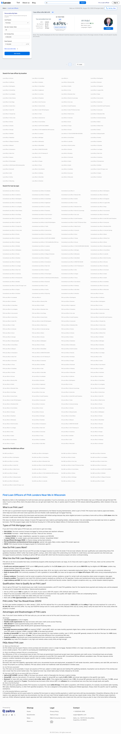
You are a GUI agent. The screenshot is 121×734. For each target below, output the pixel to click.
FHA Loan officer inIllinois (67, 337)
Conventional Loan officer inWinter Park (100, 238)
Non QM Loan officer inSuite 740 (10, 465)
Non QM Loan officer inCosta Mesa (40, 457)
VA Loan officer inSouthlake (38, 439)
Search (83, 2)
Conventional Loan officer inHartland (11, 293)
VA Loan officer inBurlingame (68, 380)
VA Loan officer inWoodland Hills (10, 404)
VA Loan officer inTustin (67, 400)
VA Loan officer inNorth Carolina (10, 423)
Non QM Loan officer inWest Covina (11, 469)
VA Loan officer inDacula (38, 412)
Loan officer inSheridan (37, 181)
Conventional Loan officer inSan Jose (70, 214)
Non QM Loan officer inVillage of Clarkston (101, 477)
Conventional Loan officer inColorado (70, 230)
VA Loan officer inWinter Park (98, 408)
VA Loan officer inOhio (8, 431)
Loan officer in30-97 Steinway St (40, 153)
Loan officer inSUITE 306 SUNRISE (40, 125)
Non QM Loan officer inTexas (68, 481)
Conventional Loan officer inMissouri (40, 258)
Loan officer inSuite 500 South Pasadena (100, 106)
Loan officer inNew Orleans (9, 98)
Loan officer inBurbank (96, 82)
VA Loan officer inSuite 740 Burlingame (12, 400)
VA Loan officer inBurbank (38, 380)
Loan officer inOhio (36, 157)
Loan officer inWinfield (8, 133)
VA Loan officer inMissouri (67, 419)
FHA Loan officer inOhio (96, 356)
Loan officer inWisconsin (67, 177)
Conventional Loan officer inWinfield (11, 246)
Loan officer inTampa (66, 125)
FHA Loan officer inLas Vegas (97, 352)
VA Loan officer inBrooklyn (97, 427)
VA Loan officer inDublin (8, 384)
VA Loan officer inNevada (97, 423)
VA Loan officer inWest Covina (98, 400)
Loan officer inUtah (7, 173)
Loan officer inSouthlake (67, 169)
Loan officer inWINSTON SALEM (39, 149)
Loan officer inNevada (66, 149)
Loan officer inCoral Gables (38, 121)
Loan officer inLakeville (66, 141)
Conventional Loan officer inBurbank (99, 194)
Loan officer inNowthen (96, 141)
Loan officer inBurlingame (97, 78)
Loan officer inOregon (37, 161)
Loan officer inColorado (67, 117)
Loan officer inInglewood (38, 90)
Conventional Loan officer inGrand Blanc (100, 250)
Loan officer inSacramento (97, 98)
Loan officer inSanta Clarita (38, 106)
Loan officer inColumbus (96, 157)
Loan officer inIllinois (95, 129)
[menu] (25, 2)
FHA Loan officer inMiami (38, 333)
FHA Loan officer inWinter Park (98, 333)
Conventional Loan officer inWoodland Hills (101, 226)
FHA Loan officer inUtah (37, 368)
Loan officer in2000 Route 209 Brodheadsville (14, 165)
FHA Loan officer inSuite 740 (9, 321)
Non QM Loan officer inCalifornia (69, 453)
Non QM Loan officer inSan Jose (69, 461)
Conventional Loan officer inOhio (69, 269)
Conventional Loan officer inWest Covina (71, 226)
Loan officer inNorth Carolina (68, 145)
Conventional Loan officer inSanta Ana (100, 214)
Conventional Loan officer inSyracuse (99, 285)
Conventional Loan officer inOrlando (11, 238)
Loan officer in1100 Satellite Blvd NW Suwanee (43, 129)
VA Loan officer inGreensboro (39, 423)
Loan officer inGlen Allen (38, 177)
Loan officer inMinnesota (38, 141)
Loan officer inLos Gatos (38, 94)
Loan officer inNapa (95, 94)
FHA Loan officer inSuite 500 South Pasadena (101, 317)
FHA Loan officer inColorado (9, 329)
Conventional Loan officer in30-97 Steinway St (72, 265)
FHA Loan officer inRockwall (68, 364)
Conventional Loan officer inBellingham (12, 250)
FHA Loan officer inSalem (97, 360)
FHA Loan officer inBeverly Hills (39, 301)
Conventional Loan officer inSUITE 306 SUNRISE (43, 238)
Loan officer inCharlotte (96, 145)
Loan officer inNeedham (8, 137)
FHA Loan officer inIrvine (96, 305)
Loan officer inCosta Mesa (38, 86)
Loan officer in (64, 78)
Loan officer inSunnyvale (96, 109)
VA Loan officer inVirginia (9, 443)
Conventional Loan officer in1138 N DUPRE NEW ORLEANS (75, 246)
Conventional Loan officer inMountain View (71, 206)
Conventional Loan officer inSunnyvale (100, 222)
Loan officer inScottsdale (38, 78)
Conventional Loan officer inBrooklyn (99, 265)
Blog (34, 3)
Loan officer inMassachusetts (98, 133)
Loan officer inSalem (66, 161)
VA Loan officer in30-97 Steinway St (70, 427)
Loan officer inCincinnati (67, 157)
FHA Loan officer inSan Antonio (98, 364)
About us (25, 3)
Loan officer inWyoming (8, 181)
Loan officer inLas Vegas (96, 149)
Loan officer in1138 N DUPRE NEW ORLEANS (72, 133)
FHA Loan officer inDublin (38, 305)
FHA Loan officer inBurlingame (68, 297)
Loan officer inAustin (66, 165)
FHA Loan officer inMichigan (97, 340)
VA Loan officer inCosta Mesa (98, 380)
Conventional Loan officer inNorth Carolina (101, 258)
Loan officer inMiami (95, 121)
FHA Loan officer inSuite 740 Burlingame (41, 321)
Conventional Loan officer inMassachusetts (101, 246)
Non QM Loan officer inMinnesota (11, 481)
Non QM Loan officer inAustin (97, 481)
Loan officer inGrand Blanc (67, 137)
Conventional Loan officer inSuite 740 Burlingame (43, 222)
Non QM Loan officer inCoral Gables (69, 469)
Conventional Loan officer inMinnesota (70, 254)
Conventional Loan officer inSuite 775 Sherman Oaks (73, 222)
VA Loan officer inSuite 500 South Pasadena (71, 396)
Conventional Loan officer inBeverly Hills (71, 194)
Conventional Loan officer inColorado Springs (101, 230)
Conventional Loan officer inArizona (11, 190)
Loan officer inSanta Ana (96, 102)
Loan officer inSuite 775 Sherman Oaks (70, 109)
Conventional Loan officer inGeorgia (11, 242)
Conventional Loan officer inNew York (41, 265)
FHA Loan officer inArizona (97, 293)
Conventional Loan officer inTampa (69, 238)
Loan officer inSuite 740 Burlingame (40, 109)
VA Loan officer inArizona (9, 376)
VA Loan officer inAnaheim (97, 376)
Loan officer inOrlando (8, 125)
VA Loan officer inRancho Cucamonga (70, 388)
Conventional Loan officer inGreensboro (41, 261)
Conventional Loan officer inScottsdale (41, 190)
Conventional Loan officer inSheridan (70, 293)
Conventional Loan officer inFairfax (40, 289)
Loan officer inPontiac (96, 137)
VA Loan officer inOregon (96, 431)
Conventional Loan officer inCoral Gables (41, 234)
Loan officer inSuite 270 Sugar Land (99, 169)
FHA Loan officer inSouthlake (10, 368)
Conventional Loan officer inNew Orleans (12, 210)
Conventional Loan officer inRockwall (41, 281)
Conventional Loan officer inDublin (69, 198)
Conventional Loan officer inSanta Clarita (41, 218)
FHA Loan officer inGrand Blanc (10, 344)
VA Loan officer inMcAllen (67, 435)
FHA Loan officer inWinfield (97, 337)
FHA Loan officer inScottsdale (10, 297)
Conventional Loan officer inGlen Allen (70, 289)
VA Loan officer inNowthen (38, 419)
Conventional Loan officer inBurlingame (100, 190)
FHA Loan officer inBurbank (67, 301)
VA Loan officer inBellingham (97, 412)
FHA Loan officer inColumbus (39, 360)
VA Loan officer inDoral (37, 408)
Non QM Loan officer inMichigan (69, 477)
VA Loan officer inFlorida (96, 404)
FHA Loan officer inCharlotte (97, 348)
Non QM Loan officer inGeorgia (10, 473)
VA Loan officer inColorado (38, 404)
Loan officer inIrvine (66, 90)
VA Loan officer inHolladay (97, 439)
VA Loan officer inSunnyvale (38, 400)
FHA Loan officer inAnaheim (9, 301)
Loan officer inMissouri (8, 145)
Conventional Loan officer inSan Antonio (70, 281)
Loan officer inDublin (66, 86)
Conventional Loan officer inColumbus (12, 273)
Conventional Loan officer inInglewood (41, 202)
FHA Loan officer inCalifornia (97, 297)
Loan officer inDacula (66, 129)
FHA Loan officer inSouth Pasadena (69, 317)
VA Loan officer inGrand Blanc (68, 415)
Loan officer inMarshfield (38, 145)
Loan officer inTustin (37, 113)
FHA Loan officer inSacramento (10, 313)
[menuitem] (18, 2)
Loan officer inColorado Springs (98, 117)
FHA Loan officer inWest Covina (39, 325)
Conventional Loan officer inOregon (69, 273)
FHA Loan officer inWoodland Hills (69, 325)
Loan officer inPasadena (38, 98)
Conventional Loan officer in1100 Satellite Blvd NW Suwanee (46, 242)
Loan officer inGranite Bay (9, 90)
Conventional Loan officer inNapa (98, 206)
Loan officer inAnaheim (37, 82)
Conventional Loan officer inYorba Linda (12, 230)
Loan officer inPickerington (9, 161)
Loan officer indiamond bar (38, 117)
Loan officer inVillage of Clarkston (11, 141)
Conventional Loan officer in (67, 190)
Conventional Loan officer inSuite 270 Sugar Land (14, 285)
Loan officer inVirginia (96, 173)
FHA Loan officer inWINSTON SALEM (41, 352)
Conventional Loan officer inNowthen (11, 258)
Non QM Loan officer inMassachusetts (12, 477)
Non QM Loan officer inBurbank (98, 453)
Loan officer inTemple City (9, 113)
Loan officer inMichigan (37, 137)
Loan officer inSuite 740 (8, 109)
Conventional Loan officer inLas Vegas (12, 265)
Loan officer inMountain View (68, 94)
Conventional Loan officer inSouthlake (100, 281)
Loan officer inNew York (8, 153)
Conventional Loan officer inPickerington (41, 273)
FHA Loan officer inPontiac (38, 344)
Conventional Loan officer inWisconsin (100, 289)
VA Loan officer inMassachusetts (69, 412)
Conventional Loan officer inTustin (40, 226)
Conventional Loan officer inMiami (99, 234)
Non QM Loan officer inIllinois (68, 473)
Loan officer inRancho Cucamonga (69, 98)
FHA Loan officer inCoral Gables (98, 329)
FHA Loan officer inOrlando (67, 333)
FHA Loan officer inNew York (9, 356)
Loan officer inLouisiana (37, 133)
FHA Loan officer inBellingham (39, 340)
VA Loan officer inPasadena (38, 388)
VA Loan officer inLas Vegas (9, 427)
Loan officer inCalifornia (8, 82)
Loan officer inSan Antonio (38, 169)
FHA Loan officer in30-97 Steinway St (41, 356)
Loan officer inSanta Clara (9, 106)
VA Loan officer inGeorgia (9, 412)
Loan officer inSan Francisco (39, 102)
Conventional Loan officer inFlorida (11, 234)
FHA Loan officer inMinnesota (68, 344)
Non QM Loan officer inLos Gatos (10, 461)
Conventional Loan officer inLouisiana (41, 246)
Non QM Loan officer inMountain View (41, 461)
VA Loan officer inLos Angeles (98, 384)
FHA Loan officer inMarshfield (39, 348)
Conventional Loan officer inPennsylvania (12, 277)
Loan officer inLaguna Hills (97, 90)
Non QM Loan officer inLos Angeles (99, 457)
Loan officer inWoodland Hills (98, 113)
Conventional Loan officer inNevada (99, 261)
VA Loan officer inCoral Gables (10, 408)
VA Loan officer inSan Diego (9, 392)
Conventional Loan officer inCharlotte (11, 261)
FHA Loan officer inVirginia (97, 368)
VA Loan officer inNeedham (9, 415)
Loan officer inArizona (8, 78)
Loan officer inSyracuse (67, 173)
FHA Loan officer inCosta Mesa (10, 305)
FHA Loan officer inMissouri (9, 348)
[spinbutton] (18, 37)
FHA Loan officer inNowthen (97, 344)
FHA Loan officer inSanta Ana (98, 313)
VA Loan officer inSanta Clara (98, 392)
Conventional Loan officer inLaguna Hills (100, 202)
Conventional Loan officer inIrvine (69, 202)
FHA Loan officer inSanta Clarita (39, 317)
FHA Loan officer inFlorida (67, 329)
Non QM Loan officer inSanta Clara (99, 461)
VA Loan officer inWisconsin (67, 443)
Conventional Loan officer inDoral (69, 234)
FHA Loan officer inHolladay (68, 368)
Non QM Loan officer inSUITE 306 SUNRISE (101, 469)
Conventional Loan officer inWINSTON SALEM (72, 261)
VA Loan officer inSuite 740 (97, 396)
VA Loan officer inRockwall (97, 435)
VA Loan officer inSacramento (98, 388)
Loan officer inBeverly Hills (67, 82)
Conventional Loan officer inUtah (40, 285)
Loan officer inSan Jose (67, 102)
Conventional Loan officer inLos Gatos (41, 206)
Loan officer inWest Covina (67, 113)
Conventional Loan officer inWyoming (41, 293)
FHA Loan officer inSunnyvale (68, 321)
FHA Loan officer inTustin (9, 325)
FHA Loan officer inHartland (97, 372)
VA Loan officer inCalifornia (67, 376)
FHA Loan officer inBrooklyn (68, 356)
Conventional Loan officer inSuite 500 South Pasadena (103, 218)
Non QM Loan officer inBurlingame (40, 453)
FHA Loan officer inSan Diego (39, 313)
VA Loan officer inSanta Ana (67, 392)
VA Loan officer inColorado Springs (69, 404)
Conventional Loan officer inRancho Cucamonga (72, 210)
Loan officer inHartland (96, 177)
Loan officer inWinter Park (97, 125)
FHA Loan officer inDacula (38, 337)
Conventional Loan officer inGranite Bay (12, 202)
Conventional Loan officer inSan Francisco (42, 214)
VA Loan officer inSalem (8, 435)
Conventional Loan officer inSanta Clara (12, 218)
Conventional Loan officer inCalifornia (12, 194)
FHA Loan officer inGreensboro (10, 352)
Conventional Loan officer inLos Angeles (12, 206)
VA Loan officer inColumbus (67, 431)
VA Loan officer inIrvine (66, 384)
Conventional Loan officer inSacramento (100, 210)
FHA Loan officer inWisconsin (68, 372)
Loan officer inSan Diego (8, 102)
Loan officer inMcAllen (96, 165)
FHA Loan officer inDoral (8, 333)
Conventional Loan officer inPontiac (11, 254)
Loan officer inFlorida (8, 121)
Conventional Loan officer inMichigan (70, 250)
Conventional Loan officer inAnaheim (40, 194)
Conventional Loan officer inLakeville (99, 254)
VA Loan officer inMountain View (10, 388)
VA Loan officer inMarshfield (97, 419)
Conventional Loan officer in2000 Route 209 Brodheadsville (46, 277)
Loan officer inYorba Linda (9, 117)
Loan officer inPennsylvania (97, 161)
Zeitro (12, 500)
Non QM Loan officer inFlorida (39, 469)
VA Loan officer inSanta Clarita (10, 396)
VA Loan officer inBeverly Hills (10, 380)
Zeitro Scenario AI (106, 502)
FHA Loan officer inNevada (67, 352)
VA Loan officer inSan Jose (38, 392)
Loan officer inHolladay (37, 173)
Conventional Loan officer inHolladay (70, 285)
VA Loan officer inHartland (97, 443)
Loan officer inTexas (37, 165)
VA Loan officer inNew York (38, 427)
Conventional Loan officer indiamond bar (41, 230)
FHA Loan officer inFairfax (9, 372)
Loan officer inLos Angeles (9, 94)
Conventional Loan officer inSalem (99, 273)
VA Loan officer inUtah (66, 439)
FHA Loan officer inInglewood (68, 305)
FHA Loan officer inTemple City (98, 321)
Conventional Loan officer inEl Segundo (100, 198)
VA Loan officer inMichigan (38, 415)
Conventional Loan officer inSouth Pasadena (71, 218)
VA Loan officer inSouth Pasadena (40, 396)
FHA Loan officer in (36, 297)
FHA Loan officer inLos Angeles (10, 309)
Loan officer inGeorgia (8, 129)
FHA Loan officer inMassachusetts (11, 340)
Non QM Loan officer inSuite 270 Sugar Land (13, 485)
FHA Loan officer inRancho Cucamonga (100, 309)
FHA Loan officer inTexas (9, 364)
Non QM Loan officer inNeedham (40, 477)
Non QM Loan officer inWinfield (98, 473)
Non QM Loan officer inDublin (68, 457)
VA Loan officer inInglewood (38, 384)
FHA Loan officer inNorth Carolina (69, 348)
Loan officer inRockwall (8, 169)
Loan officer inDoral (66, 121)
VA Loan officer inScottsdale (38, 376)
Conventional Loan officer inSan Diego (12, 214)
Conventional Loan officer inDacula (69, 242)
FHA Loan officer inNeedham (68, 340)
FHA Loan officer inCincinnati (10, 360)
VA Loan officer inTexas (37, 435)
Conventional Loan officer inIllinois (99, 242)
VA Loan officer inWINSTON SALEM (69, 423)
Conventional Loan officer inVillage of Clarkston (43, 254)
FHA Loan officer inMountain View (40, 309)
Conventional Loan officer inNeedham (41, 250)
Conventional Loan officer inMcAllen (11, 281)
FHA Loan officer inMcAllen (38, 364)
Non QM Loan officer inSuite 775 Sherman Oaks (72, 465)
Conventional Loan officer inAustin (99, 277)
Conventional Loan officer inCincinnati (100, 269)
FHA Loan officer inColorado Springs (40, 329)
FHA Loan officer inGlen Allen (39, 372)
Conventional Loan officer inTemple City (12, 226)
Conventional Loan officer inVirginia (11, 289)
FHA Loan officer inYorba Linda (98, 325)
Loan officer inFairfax (8, 177)
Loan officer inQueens (8, 157)
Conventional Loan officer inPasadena (41, 210)
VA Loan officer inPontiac (97, 415)
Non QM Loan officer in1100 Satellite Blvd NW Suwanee (45, 473)
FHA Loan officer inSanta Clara (10, 317)
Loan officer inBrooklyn (66, 153)
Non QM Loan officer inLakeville (39, 481)
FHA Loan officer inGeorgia (9, 337)
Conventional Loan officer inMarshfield (70, 258)
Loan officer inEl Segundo (97, 86)
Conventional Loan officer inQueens (40, 269)
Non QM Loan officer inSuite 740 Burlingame (42, 465)
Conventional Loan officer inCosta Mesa (41, 198)
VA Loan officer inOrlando (67, 408)
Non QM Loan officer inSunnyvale (99, 465)
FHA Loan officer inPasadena (68, 309)
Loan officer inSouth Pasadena (68, 106)
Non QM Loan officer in (8, 453)
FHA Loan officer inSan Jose (68, 313)
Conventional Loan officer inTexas (69, 277)
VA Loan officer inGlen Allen (38, 443)
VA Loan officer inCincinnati (38, 431)
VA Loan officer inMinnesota (9, 419)
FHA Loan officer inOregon (67, 360)
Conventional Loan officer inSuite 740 (11, 222)
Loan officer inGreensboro (9, 149)
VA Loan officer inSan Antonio (10, 439)
